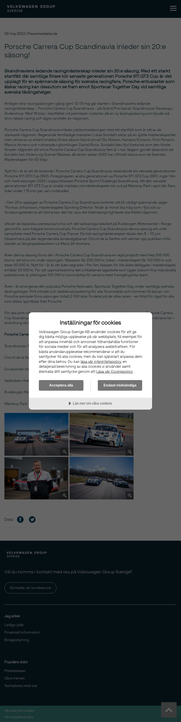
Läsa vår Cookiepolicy (114, 371)
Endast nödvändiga (120, 385)
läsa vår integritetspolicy (101, 362)
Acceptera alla (61, 385)
